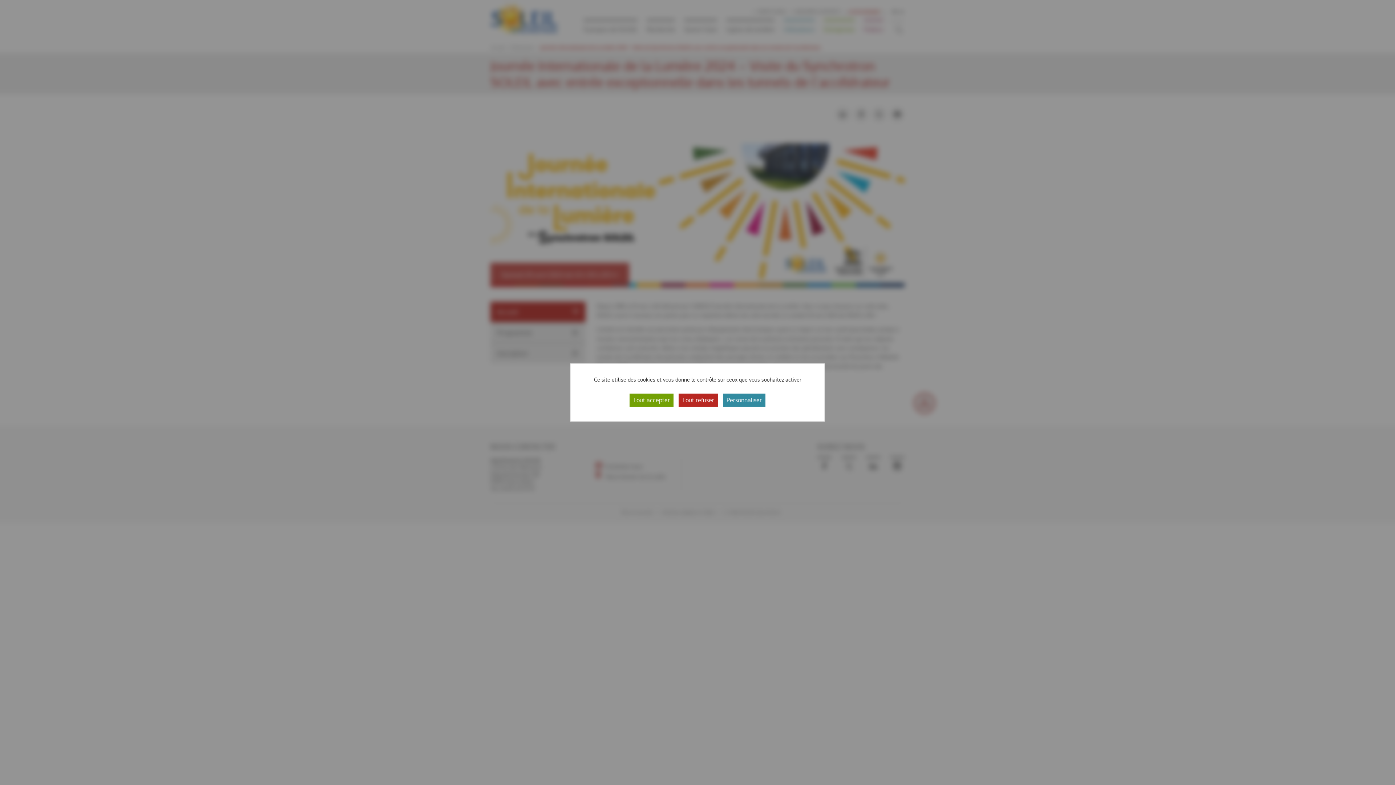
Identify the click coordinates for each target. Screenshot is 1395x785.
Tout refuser (698, 400)
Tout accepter (651, 400)
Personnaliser (744, 400)
